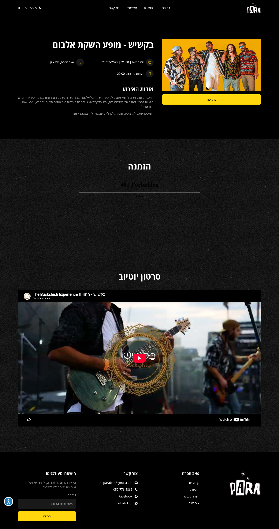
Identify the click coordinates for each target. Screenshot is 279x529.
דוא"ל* (72, 495)
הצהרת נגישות (190, 496)
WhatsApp (124, 503)
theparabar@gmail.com (115, 483)
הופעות (148, 8)
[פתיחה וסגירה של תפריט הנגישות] (8, 501)
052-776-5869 (27, 8)
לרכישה (211, 99)
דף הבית (165, 8)
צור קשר (114, 8)
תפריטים (131, 8)
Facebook (125, 496)
